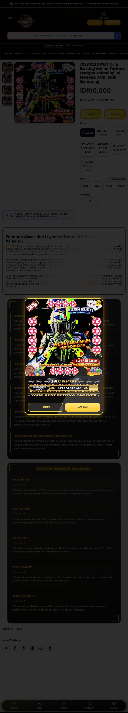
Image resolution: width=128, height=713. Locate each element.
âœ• (99, 302)
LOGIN (46, 407)
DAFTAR (83, 406)
